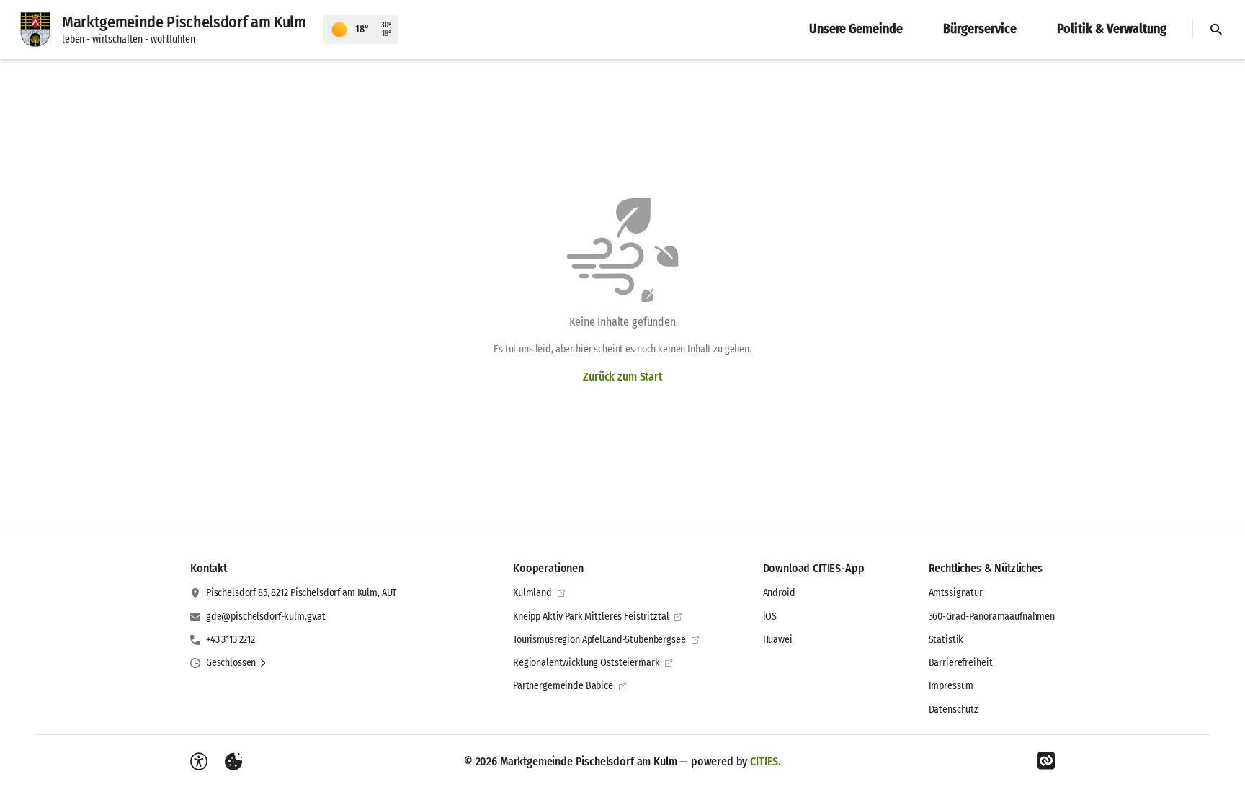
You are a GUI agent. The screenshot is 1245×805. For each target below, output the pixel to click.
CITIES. (765, 761)
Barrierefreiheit (961, 663)
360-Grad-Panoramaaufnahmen (992, 616)
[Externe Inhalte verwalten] (233, 761)
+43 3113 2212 (230, 639)
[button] (236, 663)
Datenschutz (953, 709)
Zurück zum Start (622, 376)
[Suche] (1216, 29)
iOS (770, 616)
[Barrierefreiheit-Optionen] (199, 761)
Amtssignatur (956, 593)
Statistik (946, 639)
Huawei (778, 639)
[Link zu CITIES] (1046, 761)
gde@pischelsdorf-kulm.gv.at (266, 616)
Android (779, 593)
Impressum (951, 686)
